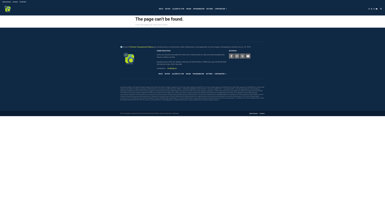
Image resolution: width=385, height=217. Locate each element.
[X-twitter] (242, 56)
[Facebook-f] (231, 56)
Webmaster (175, 113)
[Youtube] (247, 56)
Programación (198, 9)
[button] (381, 9)
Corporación (220, 9)
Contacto (15, 2)
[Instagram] (236, 56)
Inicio (161, 9)
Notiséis (209, 9)
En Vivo (167, 9)
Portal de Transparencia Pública (141, 47)
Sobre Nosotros (6, 2)
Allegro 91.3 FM (178, 9)
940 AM (188, 9)
